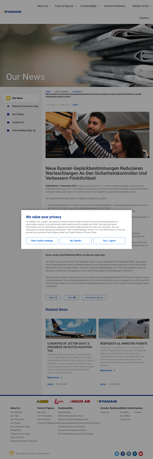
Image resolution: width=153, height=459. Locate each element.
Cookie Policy (75, 232)
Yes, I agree (109, 240)
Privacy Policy (90, 232)
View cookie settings (42, 240)
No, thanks (75, 240)
